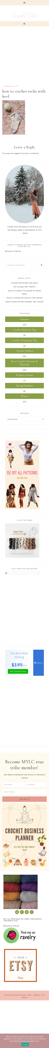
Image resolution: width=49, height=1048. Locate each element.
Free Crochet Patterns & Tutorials (24, 363)
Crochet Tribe (24, 16)
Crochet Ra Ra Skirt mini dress (24, 283)
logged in (18, 153)
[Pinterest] (22, 912)
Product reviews (24, 375)
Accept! (25, 1044)
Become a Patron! (13, 251)
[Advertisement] (24, 57)
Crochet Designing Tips (24, 340)
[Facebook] (32, 912)
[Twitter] (17, 912)
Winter (24, 396)
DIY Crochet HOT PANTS (25, 287)
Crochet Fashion (24, 350)
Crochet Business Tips (24, 329)
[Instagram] (27, 912)
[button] (24, 2)
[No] (46, 1041)
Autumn (24, 319)
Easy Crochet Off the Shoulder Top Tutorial (24, 302)
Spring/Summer (24, 385)
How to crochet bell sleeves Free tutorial (24, 298)
